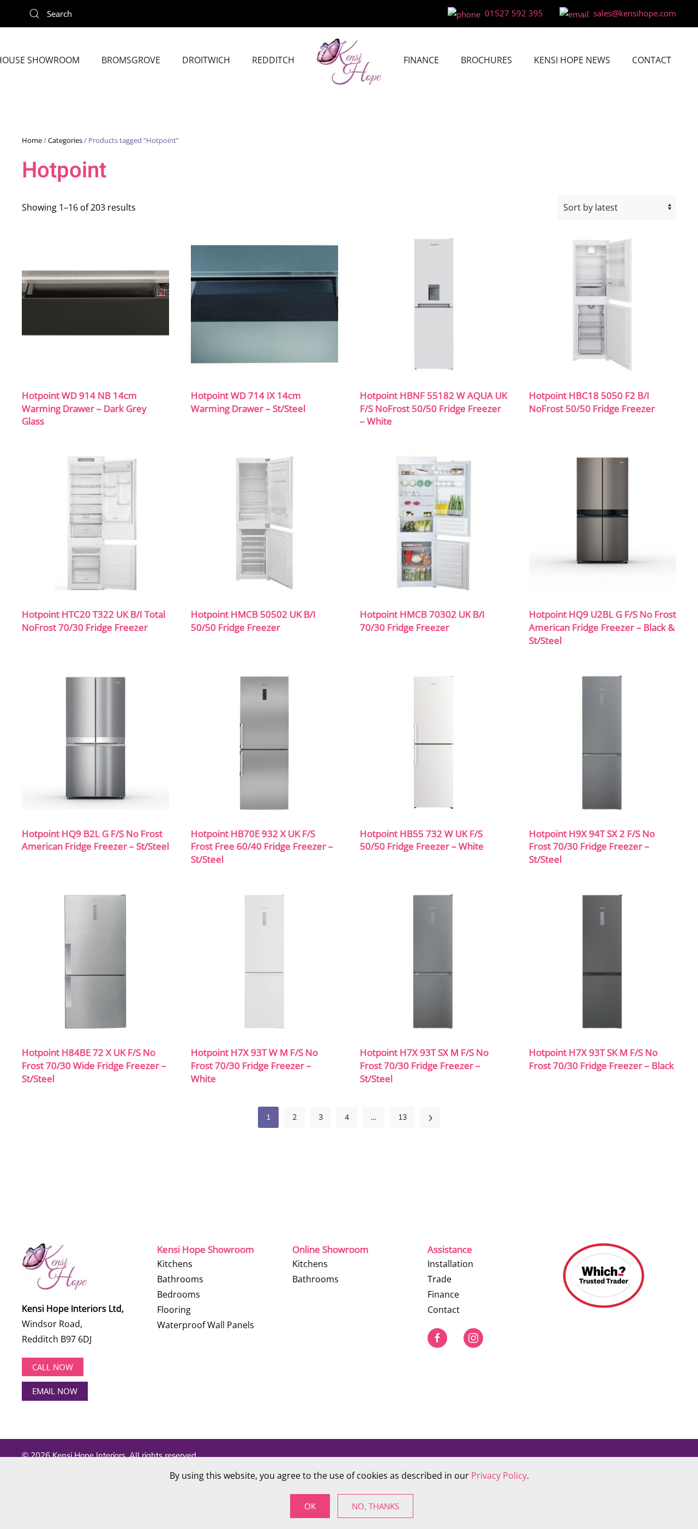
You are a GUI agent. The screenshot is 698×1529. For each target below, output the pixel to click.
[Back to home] (349, 61)
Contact (651, 60)
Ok (310, 1506)
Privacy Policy (499, 1476)
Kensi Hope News (572, 60)
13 (402, 1117)
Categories (65, 140)
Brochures (486, 60)
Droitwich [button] (206, 60)
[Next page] (430, 1117)
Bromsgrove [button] (130, 60)
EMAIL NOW (54, 1390)
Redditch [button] (273, 60)
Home (32, 140)
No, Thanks (375, 1506)
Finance (421, 60)
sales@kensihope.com (632, 13)
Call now (52, 1366)
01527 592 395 (511, 13)
